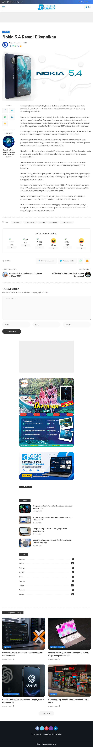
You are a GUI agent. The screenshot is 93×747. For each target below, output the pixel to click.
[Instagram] (87, 2)
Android (17, 222)
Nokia (42, 222)
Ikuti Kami (26, 487)
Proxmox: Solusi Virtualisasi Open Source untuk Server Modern (22, 654)
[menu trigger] (4, 7)
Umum (21, 595)
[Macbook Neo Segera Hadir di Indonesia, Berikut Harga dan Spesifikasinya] (69, 634)
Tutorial (22, 590)
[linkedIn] (18, 46)
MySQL (21, 572)
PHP (20, 577)
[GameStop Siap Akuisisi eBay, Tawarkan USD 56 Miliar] (69, 681)
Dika (10, 43)
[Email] (20, 46)
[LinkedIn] (89, 2)
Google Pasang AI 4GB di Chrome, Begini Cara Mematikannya (50, 530)
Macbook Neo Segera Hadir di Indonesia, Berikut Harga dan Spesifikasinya (68, 654)
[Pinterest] (84, 2)
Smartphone (67, 222)
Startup (22, 581)
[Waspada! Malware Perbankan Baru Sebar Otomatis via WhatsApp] (25, 508)
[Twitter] (81, 2)
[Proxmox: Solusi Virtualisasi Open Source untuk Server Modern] (23, 634)
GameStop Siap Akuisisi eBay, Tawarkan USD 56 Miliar (68, 701)
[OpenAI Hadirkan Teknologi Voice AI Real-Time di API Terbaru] (9, 142)
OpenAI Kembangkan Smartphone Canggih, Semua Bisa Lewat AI (23, 701)
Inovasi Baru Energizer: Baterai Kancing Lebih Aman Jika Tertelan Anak (52, 541)
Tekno (6, 32)
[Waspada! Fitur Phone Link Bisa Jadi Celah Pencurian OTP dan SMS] (25, 520)
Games (22, 568)
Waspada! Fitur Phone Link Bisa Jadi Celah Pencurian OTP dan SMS (52, 518)
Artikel (21, 564)
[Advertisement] (46, 357)
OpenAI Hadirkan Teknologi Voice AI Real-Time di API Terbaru (8, 153)
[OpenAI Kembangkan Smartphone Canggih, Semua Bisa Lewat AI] (23, 681)
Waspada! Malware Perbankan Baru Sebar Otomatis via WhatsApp (52, 507)
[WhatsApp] (15, 46)
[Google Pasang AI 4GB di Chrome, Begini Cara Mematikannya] (25, 531)
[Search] (89, 7)
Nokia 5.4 (53, 222)
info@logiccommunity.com (13, 2)
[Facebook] (79, 2)
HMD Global (30, 222)
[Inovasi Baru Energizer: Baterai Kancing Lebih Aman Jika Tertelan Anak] (25, 543)
